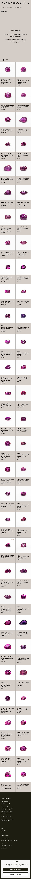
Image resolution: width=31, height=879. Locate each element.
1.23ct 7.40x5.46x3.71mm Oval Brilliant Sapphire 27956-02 (7, 652)
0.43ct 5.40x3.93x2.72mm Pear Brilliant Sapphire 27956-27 (23, 148)
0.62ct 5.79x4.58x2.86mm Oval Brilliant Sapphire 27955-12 (23, 321)
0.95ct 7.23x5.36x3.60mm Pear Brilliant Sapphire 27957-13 (7, 728)
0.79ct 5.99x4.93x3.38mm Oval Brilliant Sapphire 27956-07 (23, 602)
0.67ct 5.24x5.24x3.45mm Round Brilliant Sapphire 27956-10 (7, 703)
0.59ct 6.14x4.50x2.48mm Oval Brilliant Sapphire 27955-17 (23, 271)
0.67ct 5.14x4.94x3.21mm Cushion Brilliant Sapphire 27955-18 (7, 271)
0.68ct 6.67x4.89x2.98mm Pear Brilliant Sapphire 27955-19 (7, 372)
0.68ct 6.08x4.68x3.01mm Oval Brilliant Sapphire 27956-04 (23, 652)
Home (2, 7)
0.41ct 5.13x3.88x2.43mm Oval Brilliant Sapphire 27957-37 (23, 99)
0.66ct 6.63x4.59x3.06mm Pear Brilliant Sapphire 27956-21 (7, 576)
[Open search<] (21, 3)
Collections (9, 7)
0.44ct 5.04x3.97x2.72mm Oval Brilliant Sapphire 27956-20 (7, 499)
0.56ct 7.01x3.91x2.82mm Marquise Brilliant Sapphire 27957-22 (23, 247)
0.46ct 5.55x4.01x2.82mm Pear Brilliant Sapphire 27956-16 (7, 550)
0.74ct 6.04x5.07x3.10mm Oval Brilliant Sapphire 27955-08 (23, 779)
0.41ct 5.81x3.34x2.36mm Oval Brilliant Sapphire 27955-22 (7, 423)
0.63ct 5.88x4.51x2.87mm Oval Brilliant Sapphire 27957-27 (7, 124)
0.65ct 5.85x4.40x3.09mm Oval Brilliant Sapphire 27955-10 (7, 347)
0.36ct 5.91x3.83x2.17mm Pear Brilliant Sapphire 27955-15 (23, 296)
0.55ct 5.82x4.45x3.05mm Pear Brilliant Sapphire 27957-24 (7, 247)
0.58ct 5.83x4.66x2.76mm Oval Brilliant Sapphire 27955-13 (23, 347)
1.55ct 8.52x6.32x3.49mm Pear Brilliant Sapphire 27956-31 (23, 124)
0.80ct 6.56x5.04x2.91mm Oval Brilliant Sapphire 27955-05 (23, 754)
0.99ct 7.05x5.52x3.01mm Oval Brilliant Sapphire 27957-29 (7, 99)
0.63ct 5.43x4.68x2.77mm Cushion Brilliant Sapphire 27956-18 (7, 474)
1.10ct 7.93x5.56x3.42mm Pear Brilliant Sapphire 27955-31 (7, 197)
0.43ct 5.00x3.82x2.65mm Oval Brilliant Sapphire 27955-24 (23, 398)
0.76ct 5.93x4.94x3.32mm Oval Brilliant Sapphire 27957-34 (23, 74)
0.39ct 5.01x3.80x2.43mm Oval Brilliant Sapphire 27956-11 (7, 524)
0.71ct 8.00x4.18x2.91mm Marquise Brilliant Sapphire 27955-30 (23, 197)
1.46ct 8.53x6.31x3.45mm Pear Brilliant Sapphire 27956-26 (7, 173)
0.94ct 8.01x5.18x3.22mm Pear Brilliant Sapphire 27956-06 (7, 627)
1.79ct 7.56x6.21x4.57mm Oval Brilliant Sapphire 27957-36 (23, 222)
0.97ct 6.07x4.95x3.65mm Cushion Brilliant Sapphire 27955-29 (7, 222)
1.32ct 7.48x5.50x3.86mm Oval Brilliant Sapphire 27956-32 (23, 173)
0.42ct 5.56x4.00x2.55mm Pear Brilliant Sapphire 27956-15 (23, 524)
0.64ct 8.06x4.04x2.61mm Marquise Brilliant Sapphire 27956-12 (7, 602)
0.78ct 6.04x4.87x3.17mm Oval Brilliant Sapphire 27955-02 (7, 754)
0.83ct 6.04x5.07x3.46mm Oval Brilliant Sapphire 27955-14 (7, 321)
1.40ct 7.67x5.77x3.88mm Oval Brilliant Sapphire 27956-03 (23, 678)
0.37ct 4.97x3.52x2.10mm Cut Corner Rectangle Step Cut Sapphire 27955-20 (23, 423)
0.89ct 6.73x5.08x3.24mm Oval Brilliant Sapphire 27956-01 (7, 678)
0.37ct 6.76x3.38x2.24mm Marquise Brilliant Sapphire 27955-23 (7, 398)
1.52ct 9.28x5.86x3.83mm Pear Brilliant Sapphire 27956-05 (23, 627)
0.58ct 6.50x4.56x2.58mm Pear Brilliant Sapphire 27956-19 (23, 550)
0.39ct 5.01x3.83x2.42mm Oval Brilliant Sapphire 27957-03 (23, 474)
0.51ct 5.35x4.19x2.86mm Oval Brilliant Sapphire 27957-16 (23, 703)
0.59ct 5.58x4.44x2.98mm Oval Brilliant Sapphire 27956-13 (23, 499)
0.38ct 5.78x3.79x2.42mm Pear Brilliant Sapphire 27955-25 (23, 372)
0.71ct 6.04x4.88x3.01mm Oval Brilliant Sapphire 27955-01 (23, 728)
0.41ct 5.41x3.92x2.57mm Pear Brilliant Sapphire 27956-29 (7, 148)
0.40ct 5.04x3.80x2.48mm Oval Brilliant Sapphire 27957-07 (23, 449)
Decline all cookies (15, 874)
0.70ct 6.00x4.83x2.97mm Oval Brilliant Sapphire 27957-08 (7, 449)
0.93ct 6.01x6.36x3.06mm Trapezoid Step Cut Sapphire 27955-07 (7, 779)
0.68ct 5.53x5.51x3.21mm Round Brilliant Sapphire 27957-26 (7, 74)
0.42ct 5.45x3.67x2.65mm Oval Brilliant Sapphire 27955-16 (7, 296)
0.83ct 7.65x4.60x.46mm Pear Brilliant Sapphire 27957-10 (23, 576)
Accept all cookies (15, 869)
